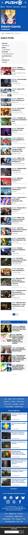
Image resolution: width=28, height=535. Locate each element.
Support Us (7, 401)
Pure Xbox (20, 514)
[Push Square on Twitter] (17, 498)
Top (5, 399)
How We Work (20, 399)
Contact (13, 401)
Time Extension (9, 516)
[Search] (25, 2)
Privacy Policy (20, 401)
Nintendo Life (12, 514)
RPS (22, 521)
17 (9, 105)
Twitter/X (4, 62)
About (9, 399)
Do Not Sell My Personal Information (14, 510)
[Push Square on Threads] (14, 502)
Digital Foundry (19, 516)
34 (9, 73)
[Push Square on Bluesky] (23, 498)
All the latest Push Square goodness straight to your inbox (14, 528)
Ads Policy (15, 404)
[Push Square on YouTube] (11, 498)
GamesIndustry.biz (10, 521)
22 (9, 85)
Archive (22, 404)
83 (10, 370)
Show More (14, 488)
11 (9, 296)
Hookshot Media (12, 506)
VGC (24, 519)
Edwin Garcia (11, 26)
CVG (18, 521)
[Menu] (2, 2)
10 (9, 254)
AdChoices (22, 508)
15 (9, 144)
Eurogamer (19, 519)
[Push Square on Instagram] (8, 502)
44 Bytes (16, 508)
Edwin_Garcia (5, 45)
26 (9, 275)
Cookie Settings (9, 406)
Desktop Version (19, 406)
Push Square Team (9, 33)
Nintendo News (7, 519)
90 (10, 361)
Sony (26, 299)
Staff (14, 399)
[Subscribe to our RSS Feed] (5, 498)
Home (3, 33)
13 (9, 244)
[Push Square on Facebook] (20, 502)
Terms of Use (7, 404)
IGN (13, 519)
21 (10, 352)
